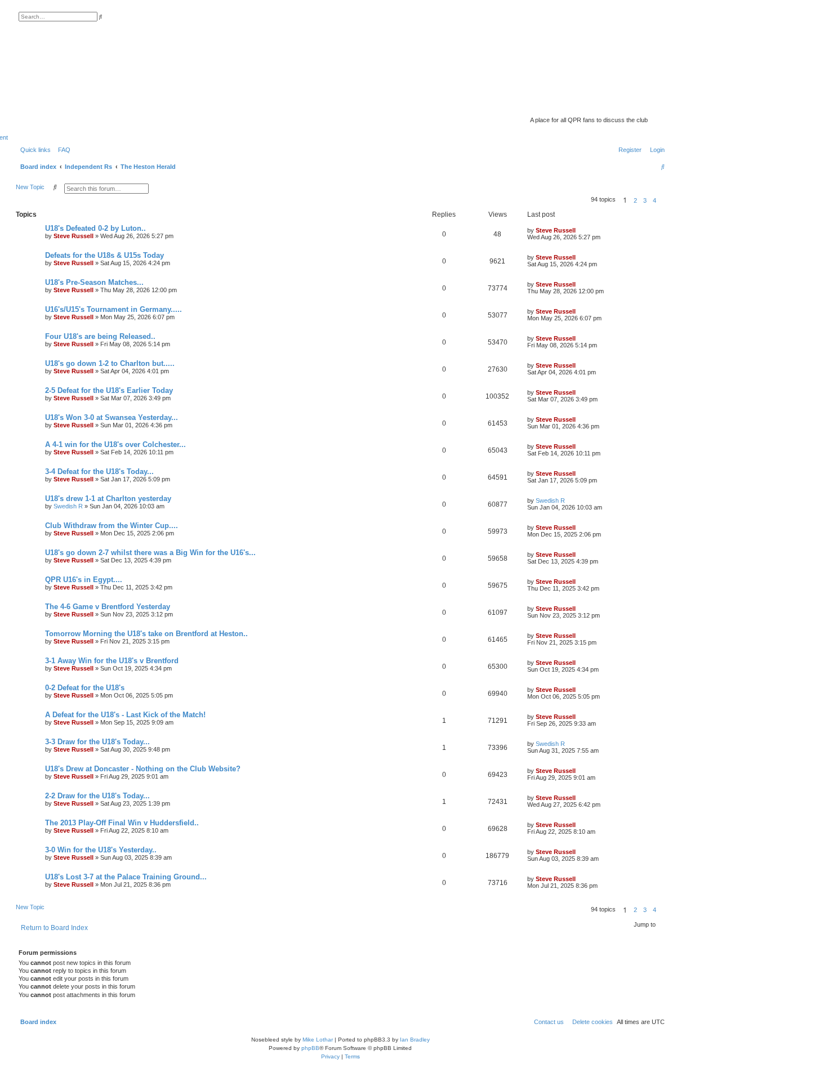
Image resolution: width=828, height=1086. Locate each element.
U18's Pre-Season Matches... (94, 282)
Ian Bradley (415, 1039)
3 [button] (645, 200)
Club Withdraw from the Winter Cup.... (111, 525)
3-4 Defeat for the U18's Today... (99, 471)
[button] (662, 200)
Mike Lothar (317, 1039)
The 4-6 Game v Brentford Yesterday (107, 606)
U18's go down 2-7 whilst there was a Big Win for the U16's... (150, 552)
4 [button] (654, 200)
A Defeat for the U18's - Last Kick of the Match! (125, 714)
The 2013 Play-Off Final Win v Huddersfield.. (122, 823)
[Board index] (577, 104)
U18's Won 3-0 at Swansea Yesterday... (111, 417)
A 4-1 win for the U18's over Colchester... (115, 444)
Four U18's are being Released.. (100, 336)
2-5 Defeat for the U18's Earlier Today (109, 390)
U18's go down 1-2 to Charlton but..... (110, 363)
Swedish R (68, 506)
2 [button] (635, 200)
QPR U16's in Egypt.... (83, 579)
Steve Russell (74, 236)
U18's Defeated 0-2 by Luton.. (95, 228)
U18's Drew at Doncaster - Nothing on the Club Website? (143, 769)
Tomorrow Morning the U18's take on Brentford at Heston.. (146, 633)
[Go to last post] (579, 230)
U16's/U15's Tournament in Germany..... (113, 309)
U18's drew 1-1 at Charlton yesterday (108, 498)
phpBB (310, 1048)
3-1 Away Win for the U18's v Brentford (112, 660)
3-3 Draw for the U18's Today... (97, 742)
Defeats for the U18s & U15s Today (104, 255)
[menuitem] (62, 150)
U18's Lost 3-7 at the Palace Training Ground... (126, 877)
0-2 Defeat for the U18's (84, 687)
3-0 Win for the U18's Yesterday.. (101, 850)
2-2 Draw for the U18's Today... (97, 796)
